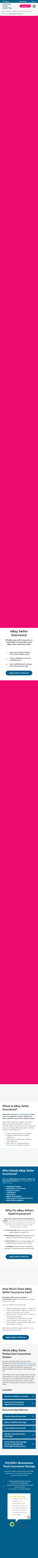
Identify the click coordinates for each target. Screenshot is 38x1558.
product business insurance (26, 1363)
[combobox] (9, 1)
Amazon (9, 1145)
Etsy (14, 1145)
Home (3, 11)
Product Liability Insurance (14, 11)
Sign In (34, 1)
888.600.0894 (23, 1)
